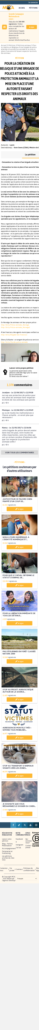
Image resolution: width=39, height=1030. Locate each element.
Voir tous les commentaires (19, 453)
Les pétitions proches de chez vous (8, 858)
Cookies (19, 869)
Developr (12, 881)
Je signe (31, 27)
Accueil (22, 8)
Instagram (19, 845)
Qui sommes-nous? (28, 841)
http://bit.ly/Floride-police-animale (14, 342)
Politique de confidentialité (29, 869)
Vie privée (11, 869)
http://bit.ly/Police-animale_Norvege (15, 325)
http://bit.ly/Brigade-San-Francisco (14, 335)
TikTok (18, 848)
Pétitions (12, 45)
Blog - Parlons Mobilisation (7, 845)
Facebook (19, 839)
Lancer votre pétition (6, 840)
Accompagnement (9, 849)
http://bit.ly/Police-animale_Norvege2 (15, 327)
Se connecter (33, 2)
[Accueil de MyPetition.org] (8, 7)
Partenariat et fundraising (7, 852)
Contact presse (28, 847)
